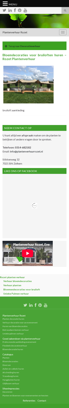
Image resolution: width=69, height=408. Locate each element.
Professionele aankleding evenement (19, 342)
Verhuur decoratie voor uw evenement (20, 322)
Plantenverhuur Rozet (15, 32)
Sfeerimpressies (11, 388)
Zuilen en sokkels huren (13, 369)
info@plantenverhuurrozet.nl (26, 151)
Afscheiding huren (11, 372)
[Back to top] (61, 400)
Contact (42, 400)
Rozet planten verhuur (12, 277)
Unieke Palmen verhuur (16, 293)
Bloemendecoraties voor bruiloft (21, 289)
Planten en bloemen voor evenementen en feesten (25, 395)
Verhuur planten (12, 285)
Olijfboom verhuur (11, 383)
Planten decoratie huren (13, 319)
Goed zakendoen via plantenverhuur (21, 338)
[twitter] (4, 9)
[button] (6, 3)
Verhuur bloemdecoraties (17, 281)
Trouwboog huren (10, 376)
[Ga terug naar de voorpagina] (34, 21)
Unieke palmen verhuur (13, 333)
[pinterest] (19, 9)
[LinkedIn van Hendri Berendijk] (10, 9)
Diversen (7, 365)
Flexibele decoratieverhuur (15, 345)
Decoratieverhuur (30, 46)
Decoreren (7, 392)
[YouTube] (25, 9)
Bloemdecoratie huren (13, 349)
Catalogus (8, 354)
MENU (13, 4)
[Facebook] (15, 9)
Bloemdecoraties (10, 361)
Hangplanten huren (11, 380)
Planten (6, 357)
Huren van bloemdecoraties (15, 326)
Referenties (29, 400)
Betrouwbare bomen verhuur (16, 330)
